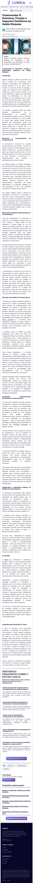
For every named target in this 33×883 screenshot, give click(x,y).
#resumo (6, 769)
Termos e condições (7, 852)
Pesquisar (4, 863)
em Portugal (21, 368)
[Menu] (30, 2)
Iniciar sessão (5, 859)
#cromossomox (21, 765)
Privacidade (5, 849)
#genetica (10, 765)
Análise (13, 34)
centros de (13, 594)
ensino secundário (8, 319)
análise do (7, 559)
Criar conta (4, 861)
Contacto (4, 847)
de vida (22, 447)
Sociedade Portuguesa (20, 424)
